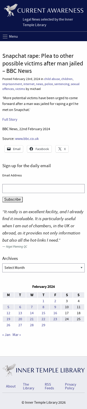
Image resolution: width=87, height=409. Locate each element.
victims (20, 89)
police (49, 84)
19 (8, 319)
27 (20, 325)
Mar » (17, 334)
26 (8, 325)
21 (32, 319)
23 (55, 319)
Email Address (12, 175)
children (67, 79)
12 (8, 313)
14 (32, 313)
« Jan (6, 334)
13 (20, 313)
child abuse (52, 79)
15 (43, 313)
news (39, 84)
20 (20, 319)
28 (32, 325)
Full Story (9, 119)
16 (55, 313)
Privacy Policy (70, 386)
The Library (28, 386)
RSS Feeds (49, 386)
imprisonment (12, 84)
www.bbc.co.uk (27, 138)
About (11, 386)
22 (43, 319)
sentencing (61, 84)
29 (43, 325)
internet (29, 84)
